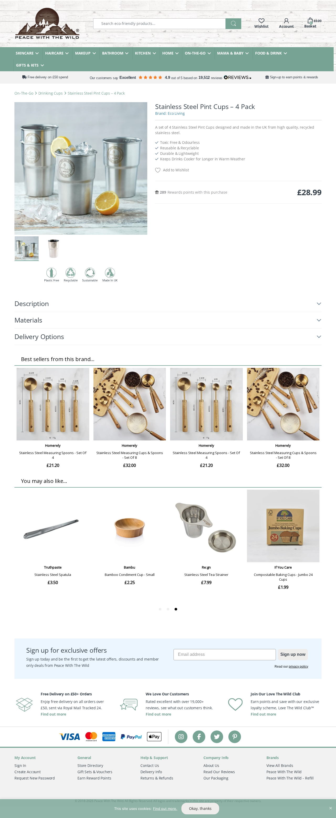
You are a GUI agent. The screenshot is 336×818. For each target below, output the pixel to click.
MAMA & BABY (230, 53)
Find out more (53, 714)
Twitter (217, 736)
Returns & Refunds (156, 778)
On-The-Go (23, 93)
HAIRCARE (54, 53)
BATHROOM (112, 53)
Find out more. (165, 808)
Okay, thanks (200, 808)
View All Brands (279, 765)
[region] (168, 808)
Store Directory (90, 765)
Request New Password (34, 778)
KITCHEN (143, 53)
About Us (211, 765)
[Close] (330, 803)
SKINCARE (25, 53)
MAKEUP (83, 53)
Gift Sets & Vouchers (94, 771)
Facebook (199, 736)
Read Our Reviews (219, 771)
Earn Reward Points (94, 778)
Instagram (181, 736)
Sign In (20, 765)
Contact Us (149, 765)
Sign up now (292, 654)
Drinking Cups (50, 93)
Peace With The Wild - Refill (290, 778)
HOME (167, 53)
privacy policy (298, 666)
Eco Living (176, 113)
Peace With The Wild (284, 771)
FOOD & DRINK (268, 53)
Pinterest (235, 736)
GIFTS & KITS (27, 65)
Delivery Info (151, 771)
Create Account (27, 771)
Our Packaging (215, 778)
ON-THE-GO (195, 53)
